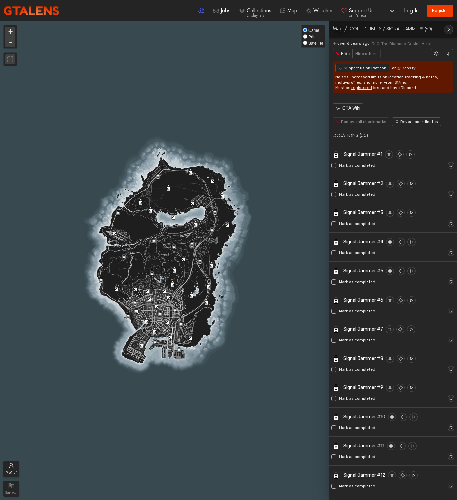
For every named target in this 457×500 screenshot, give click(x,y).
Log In (411, 10)
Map (338, 29)
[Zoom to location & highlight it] (400, 154)
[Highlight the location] (389, 154)
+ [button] (10, 31)
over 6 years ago (353, 43)
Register (440, 10)
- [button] (10, 42)
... (384, 10)
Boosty (409, 68)
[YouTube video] (410, 154)
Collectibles (366, 29)
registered (361, 87)
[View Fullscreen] (10, 59)
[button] (393, 135)
